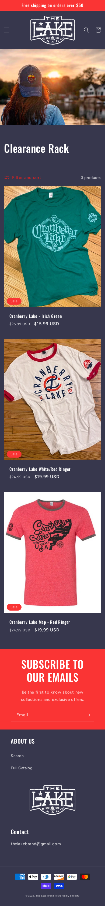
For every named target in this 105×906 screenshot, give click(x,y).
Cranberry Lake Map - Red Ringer (39, 622)
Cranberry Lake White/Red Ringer (40, 469)
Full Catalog (21, 768)
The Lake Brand (45, 895)
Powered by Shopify (67, 895)
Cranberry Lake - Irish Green (35, 316)
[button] (7, 30)
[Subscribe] (88, 715)
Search (17, 756)
